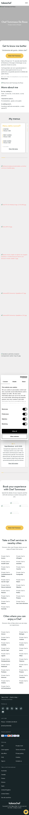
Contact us (19, 761)
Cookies (18, 757)
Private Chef (19, 746)
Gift (2, 746)
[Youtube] (3, 712)
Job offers (4, 753)
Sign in (3, 761)
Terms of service (20, 750)
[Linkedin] (16, 708)
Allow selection (14, 436)
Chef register (5, 750)
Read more (4, 78)
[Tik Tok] (21, 708)
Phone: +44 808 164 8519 (9, 722)
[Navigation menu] (26, 2)
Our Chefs (10, 808)
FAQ (2, 757)
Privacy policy (20, 753)
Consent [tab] (5, 381)
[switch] (25, 414)
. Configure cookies (17, 808)
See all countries (6, 797)
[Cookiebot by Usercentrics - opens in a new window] (20, 377)
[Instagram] (7, 708)
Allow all (14, 431)
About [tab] (24, 381)
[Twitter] (12, 708)
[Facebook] (3, 708)
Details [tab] (15, 381)
